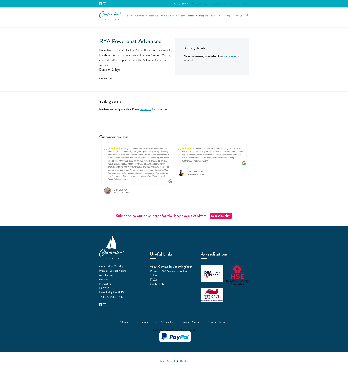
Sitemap (124, 322)
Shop (228, 15)
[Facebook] (100, 3)
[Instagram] (104, 3)
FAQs (239, 15)
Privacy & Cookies (191, 322)
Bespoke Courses (208, 15)
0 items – (180, 4)
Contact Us (244, 3)
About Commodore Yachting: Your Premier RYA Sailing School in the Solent (171, 271)
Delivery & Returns (217, 322)
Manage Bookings (199, 3)
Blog (232, 3)
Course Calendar (219, 3)
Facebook (171, 361)
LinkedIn (184, 361)
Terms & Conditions (164, 322)
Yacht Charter (186, 15)
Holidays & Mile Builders (162, 15)
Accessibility (141, 322)
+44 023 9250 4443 (111, 297)
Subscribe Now (220, 215)
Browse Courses (135, 15)
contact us (230, 56)
